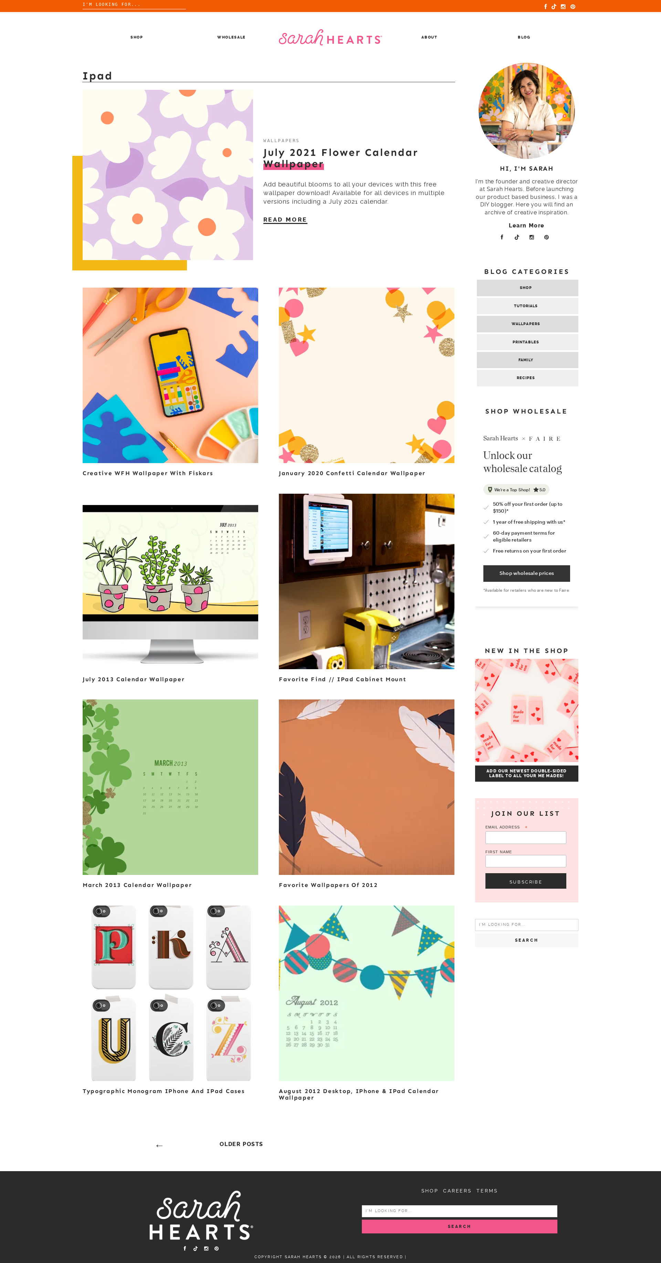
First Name (498, 852)
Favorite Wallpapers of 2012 (328, 884)
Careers (457, 1191)
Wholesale (231, 37)
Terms (487, 1191)
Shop (136, 37)
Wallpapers (526, 324)
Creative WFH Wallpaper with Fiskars (148, 473)
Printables (526, 342)
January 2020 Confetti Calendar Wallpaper (352, 473)
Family (525, 360)
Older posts (241, 1144)
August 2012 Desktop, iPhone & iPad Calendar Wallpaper (359, 1094)
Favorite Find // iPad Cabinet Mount (343, 679)
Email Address (506, 827)
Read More (285, 219)
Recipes (526, 378)
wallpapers (281, 140)
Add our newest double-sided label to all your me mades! (526, 773)
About (429, 37)
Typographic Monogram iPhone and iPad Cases (163, 1091)
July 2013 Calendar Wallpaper (134, 679)
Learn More (527, 225)
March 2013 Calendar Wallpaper (137, 884)
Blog (524, 37)
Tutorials (526, 306)
